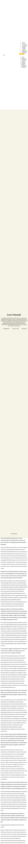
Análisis (24, 47)
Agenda (24, 50)
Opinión (24, 48)
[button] (21, 54)
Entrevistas (24, 45)
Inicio (23, 42)
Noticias (24, 43)
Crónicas (24, 46)
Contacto (24, 52)
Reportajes (24, 51)
